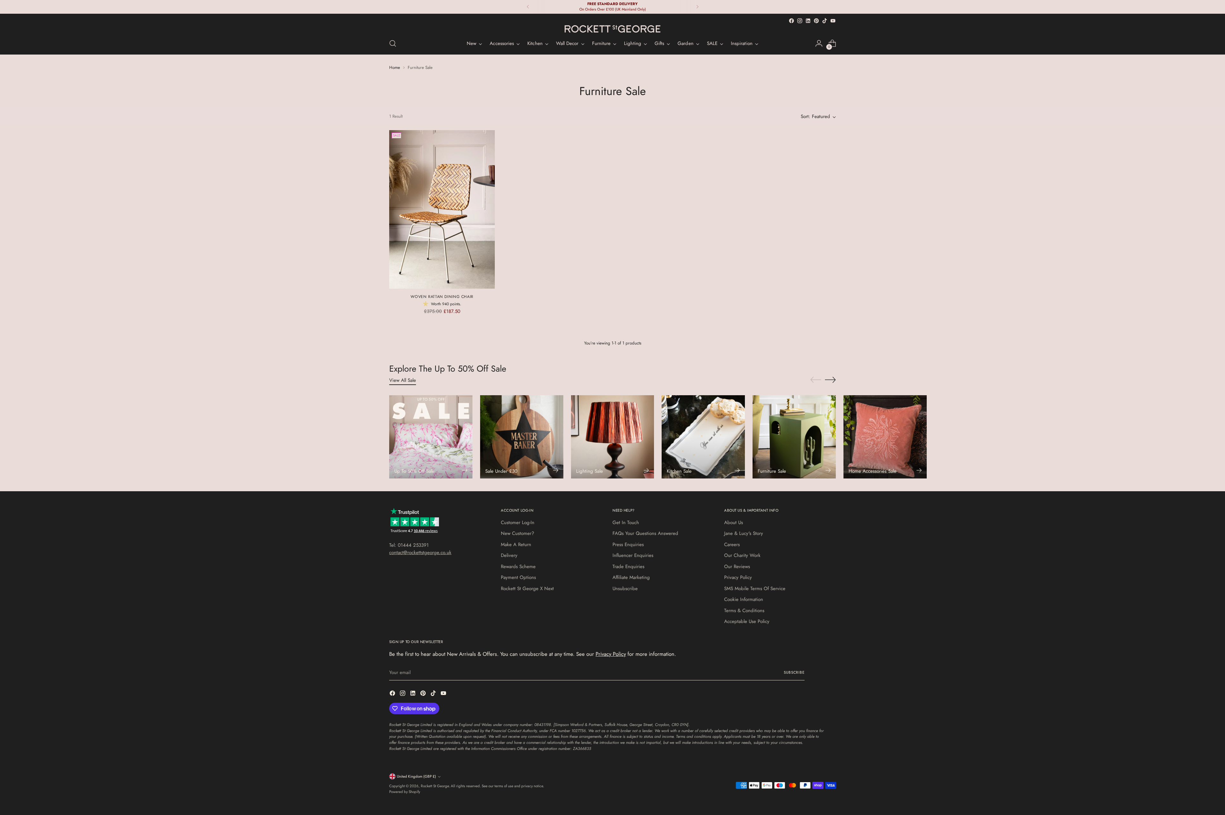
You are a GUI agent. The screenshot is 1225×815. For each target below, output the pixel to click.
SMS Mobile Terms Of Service (754, 588)
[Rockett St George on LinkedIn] (808, 21)
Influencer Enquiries (632, 555)
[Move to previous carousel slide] (815, 379)
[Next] (697, 7)
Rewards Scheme (518, 566)
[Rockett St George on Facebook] (791, 21)
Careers (732, 544)
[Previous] (528, 7)
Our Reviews (737, 566)
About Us (733, 522)
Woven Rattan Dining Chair (442, 297)
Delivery (509, 555)
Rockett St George (435, 786)
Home (394, 67)
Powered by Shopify (404, 791)
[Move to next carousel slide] (830, 379)
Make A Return (516, 544)
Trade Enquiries (628, 566)
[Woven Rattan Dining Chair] (442, 209)
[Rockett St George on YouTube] (833, 21)
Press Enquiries (628, 544)
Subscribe (794, 672)
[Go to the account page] (819, 43)
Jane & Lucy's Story (743, 533)
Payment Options (518, 577)
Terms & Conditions (744, 610)
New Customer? (517, 533)
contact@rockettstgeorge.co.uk (420, 552)
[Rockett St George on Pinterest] (816, 21)
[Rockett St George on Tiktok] (825, 21)
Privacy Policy (738, 577)
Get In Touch (625, 522)
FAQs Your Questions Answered (645, 533)
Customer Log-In (517, 522)
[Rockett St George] (612, 29)
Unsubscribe (625, 588)
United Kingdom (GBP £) (416, 776)
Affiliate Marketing (631, 577)
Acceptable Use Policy (746, 621)
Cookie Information (743, 599)
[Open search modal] (392, 43)
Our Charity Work (742, 555)
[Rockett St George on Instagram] (800, 21)
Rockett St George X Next (527, 588)
